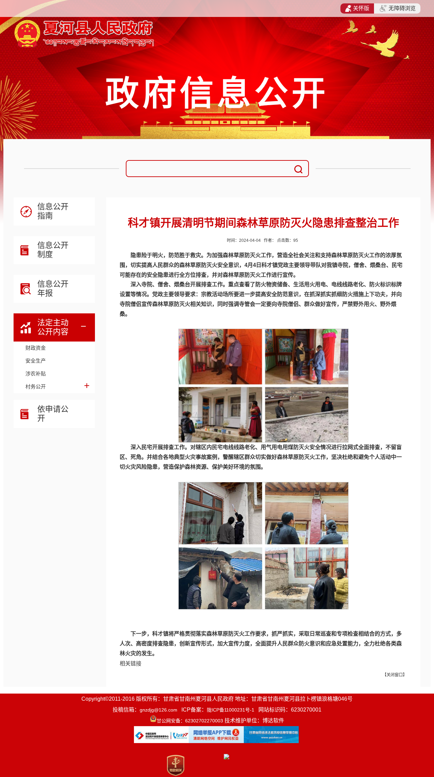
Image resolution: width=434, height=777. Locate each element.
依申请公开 (52, 414)
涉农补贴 (35, 373)
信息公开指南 (52, 211)
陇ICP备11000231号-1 (230, 710)
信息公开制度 (52, 250)
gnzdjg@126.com (158, 710)
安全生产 (35, 361)
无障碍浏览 (402, 8)
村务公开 (35, 386)
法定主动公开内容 (52, 327)
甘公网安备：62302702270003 (190, 720)
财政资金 (35, 348)
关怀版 (361, 8)
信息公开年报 (52, 288)
